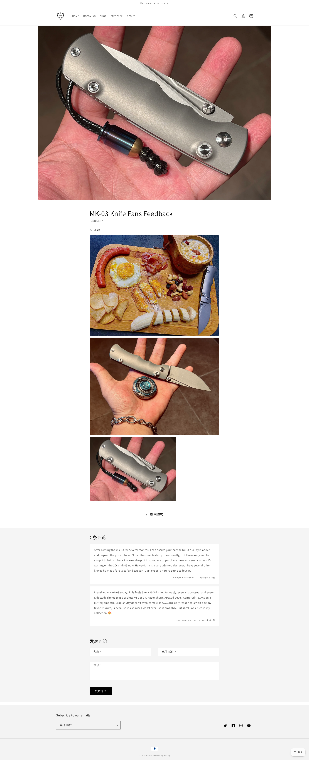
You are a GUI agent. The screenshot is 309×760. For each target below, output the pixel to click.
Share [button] (97, 229)
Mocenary (150, 755)
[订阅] (116, 725)
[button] (235, 16)
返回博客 (156, 515)
